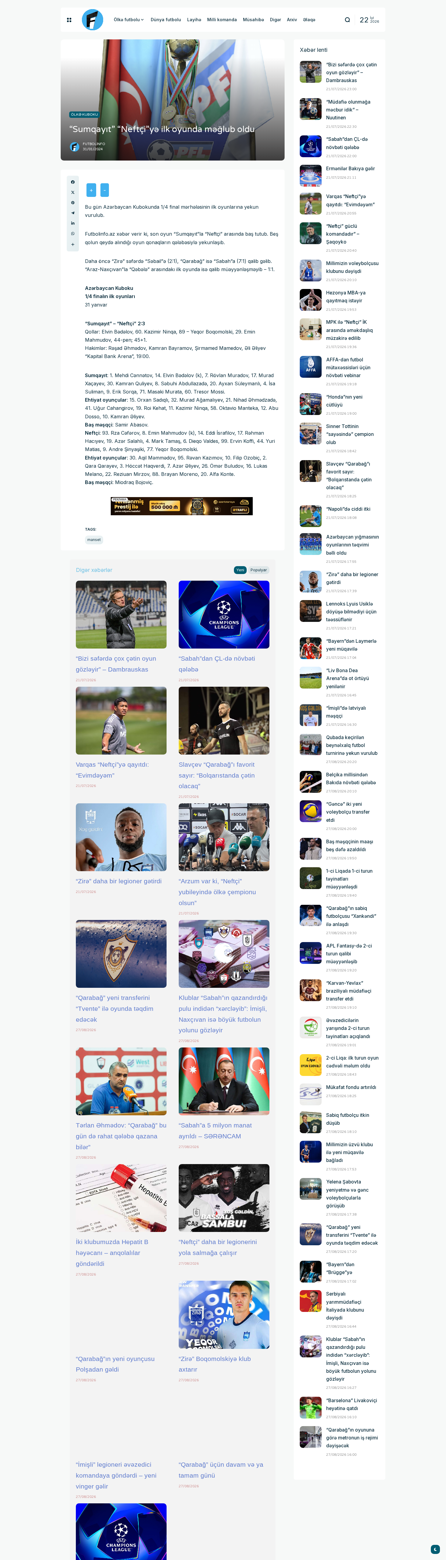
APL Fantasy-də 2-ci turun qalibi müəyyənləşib (349, 953)
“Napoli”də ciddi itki (348, 509)
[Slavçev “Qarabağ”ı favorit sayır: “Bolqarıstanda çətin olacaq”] (224, 721)
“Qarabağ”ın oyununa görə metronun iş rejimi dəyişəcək (352, 1438)
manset (94, 539)
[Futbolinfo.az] (92, 20)
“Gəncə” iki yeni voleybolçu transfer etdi (348, 812)
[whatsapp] (73, 233)
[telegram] (73, 213)
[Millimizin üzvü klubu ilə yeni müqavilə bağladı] (311, 1152)
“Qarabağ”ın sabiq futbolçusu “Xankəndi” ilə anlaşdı (351, 916)
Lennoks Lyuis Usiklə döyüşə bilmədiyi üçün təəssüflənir (351, 611)
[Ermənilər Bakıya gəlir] (311, 176)
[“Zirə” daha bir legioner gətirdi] (121, 837)
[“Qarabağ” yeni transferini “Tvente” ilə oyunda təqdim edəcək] (121, 954)
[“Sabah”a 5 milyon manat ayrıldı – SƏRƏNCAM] (224, 1081)
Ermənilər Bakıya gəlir (350, 168)
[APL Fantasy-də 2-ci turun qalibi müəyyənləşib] (311, 953)
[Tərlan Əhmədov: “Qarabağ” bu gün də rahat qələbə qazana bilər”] (121, 1081)
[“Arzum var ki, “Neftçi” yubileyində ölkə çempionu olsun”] (224, 837)
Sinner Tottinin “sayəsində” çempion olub (350, 434)
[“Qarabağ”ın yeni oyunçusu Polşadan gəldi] (121, 1315)
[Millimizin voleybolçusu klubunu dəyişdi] (311, 270)
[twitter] (73, 192)
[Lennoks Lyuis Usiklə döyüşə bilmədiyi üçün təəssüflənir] (311, 611)
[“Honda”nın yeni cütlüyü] (311, 404)
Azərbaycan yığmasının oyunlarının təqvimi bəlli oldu (352, 545)
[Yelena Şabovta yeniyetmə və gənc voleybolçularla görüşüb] (311, 1189)
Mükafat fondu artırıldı (351, 1087)
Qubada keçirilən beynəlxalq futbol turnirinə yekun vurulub (351, 745)
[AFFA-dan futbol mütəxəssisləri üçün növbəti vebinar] (311, 367)
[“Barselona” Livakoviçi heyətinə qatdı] (311, 1408)
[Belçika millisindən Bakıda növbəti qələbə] (311, 782)
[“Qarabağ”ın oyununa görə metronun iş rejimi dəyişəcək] (311, 1437)
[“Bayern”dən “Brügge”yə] (311, 1272)
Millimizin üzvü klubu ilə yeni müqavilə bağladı (349, 1152)
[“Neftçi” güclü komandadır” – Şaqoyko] (311, 233)
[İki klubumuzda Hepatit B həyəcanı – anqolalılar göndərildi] (121, 1198)
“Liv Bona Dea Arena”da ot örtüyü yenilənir (347, 678)
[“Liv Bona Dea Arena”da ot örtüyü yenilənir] (311, 678)
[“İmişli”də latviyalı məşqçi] (311, 715)
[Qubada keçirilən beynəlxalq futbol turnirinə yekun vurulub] (311, 744)
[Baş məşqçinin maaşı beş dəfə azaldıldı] (311, 849)
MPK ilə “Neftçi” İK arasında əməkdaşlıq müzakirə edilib (349, 330)
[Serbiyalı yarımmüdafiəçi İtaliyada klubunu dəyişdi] (311, 1301)
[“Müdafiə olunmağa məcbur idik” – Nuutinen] (311, 109)
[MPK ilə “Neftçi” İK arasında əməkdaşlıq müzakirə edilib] (311, 329)
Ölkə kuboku (84, 114)
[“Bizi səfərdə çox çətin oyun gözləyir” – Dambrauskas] (121, 615)
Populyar (259, 570)
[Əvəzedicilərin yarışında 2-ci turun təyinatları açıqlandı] (311, 1027)
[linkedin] (73, 223)
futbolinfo (94, 144)
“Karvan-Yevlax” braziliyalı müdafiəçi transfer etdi (348, 991)
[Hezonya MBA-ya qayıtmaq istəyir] (311, 300)
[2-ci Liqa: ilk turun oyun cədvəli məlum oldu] (311, 1065)
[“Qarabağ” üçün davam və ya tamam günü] (224, 1421)
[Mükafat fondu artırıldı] (311, 1094)
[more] (72, 244)
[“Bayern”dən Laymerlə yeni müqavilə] (311, 648)
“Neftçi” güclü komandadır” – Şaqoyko (342, 234)
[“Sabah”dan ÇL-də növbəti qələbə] (224, 615)
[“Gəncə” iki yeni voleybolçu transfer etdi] (311, 811)
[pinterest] (73, 202)
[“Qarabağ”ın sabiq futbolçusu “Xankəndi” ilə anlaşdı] (311, 915)
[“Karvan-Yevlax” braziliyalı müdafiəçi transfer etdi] (311, 990)
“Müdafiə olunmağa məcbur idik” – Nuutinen (348, 110)
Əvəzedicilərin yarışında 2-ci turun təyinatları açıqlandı (348, 1028)
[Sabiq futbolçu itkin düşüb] (311, 1122)
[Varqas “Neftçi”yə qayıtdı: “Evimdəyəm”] (121, 721)
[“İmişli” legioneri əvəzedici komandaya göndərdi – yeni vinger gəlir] (121, 1421)
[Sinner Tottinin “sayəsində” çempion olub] (311, 433)
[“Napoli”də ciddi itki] (311, 516)
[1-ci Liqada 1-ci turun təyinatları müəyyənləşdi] (311, 878)
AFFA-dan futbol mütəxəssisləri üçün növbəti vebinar (348, 367)
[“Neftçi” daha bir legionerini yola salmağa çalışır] (224, 1198)
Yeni (240, 570)
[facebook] (73, 182)
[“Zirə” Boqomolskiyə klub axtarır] (224, 1315)
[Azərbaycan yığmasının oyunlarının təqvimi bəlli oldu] (311, 544)
